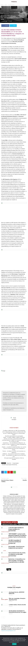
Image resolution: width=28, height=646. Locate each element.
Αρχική (2, 4)
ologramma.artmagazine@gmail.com (8, 630)
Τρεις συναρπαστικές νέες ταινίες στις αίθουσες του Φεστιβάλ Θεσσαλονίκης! (16, 554)
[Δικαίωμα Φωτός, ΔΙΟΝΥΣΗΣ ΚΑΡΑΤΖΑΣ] (4, 593)
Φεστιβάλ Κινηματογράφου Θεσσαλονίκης (9, 464)
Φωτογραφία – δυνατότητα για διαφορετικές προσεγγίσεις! (16, 547)
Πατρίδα (25, 480)
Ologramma (9, 463)
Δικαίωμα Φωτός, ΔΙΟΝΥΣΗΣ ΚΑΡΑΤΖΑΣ (16, 592)
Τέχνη (6, 4)
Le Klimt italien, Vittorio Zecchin (17, 604)
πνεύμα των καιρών (14, 587)
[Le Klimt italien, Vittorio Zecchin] (4, 606)
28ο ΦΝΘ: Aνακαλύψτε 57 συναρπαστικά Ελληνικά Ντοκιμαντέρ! (14, 541)
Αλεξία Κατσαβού (4, 21)
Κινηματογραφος (4, 531)
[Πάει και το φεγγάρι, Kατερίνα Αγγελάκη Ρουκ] (4, 600)
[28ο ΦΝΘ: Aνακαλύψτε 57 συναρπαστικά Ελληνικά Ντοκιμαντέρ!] (4, 541)
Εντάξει (14, 644)
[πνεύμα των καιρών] (14, 578)
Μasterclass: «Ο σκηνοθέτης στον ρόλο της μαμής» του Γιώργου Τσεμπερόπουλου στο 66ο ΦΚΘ (16, 560)
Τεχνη (4, 550)
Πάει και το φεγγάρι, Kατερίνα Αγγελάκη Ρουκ (17, 599)
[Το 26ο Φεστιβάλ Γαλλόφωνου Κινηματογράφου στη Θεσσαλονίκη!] (4, 529)
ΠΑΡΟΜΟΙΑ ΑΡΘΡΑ (9, 522)
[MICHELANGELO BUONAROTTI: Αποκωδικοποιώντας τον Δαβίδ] (4, 612)
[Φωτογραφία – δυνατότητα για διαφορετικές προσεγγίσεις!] (4, 548)
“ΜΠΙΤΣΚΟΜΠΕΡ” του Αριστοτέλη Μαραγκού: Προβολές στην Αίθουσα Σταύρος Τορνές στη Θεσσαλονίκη (17, 535)
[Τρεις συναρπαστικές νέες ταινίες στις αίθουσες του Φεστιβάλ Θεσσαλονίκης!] (4, 554)
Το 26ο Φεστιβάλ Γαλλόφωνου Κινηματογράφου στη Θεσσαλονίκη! (16, 529)
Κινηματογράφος (11, 4)
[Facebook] (14, 516)
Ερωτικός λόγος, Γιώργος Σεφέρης (7, 480)
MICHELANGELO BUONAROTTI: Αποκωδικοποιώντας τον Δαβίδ (17, 611)
